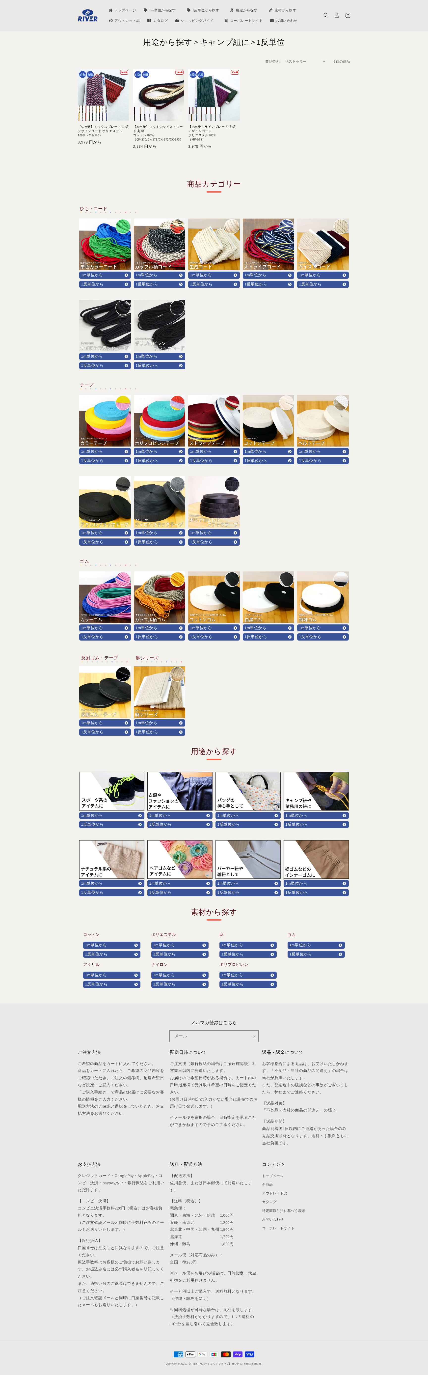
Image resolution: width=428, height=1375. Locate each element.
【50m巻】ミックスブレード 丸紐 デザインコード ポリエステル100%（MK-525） (103, 131)
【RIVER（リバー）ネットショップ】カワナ (213, 1363)
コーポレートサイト (278, 1228)
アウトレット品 (274, 1193)
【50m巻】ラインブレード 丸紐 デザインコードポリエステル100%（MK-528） (212, 133)
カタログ (269, 1202)
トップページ (273, 1176)
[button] (326, 15)
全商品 (267, 1184)
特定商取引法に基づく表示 (283, 1210)
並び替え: (272, 61)
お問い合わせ (273, 1219)
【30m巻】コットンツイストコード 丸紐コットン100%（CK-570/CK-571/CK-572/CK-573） (158, 133)
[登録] (252, 1036)
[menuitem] (122, 10)
